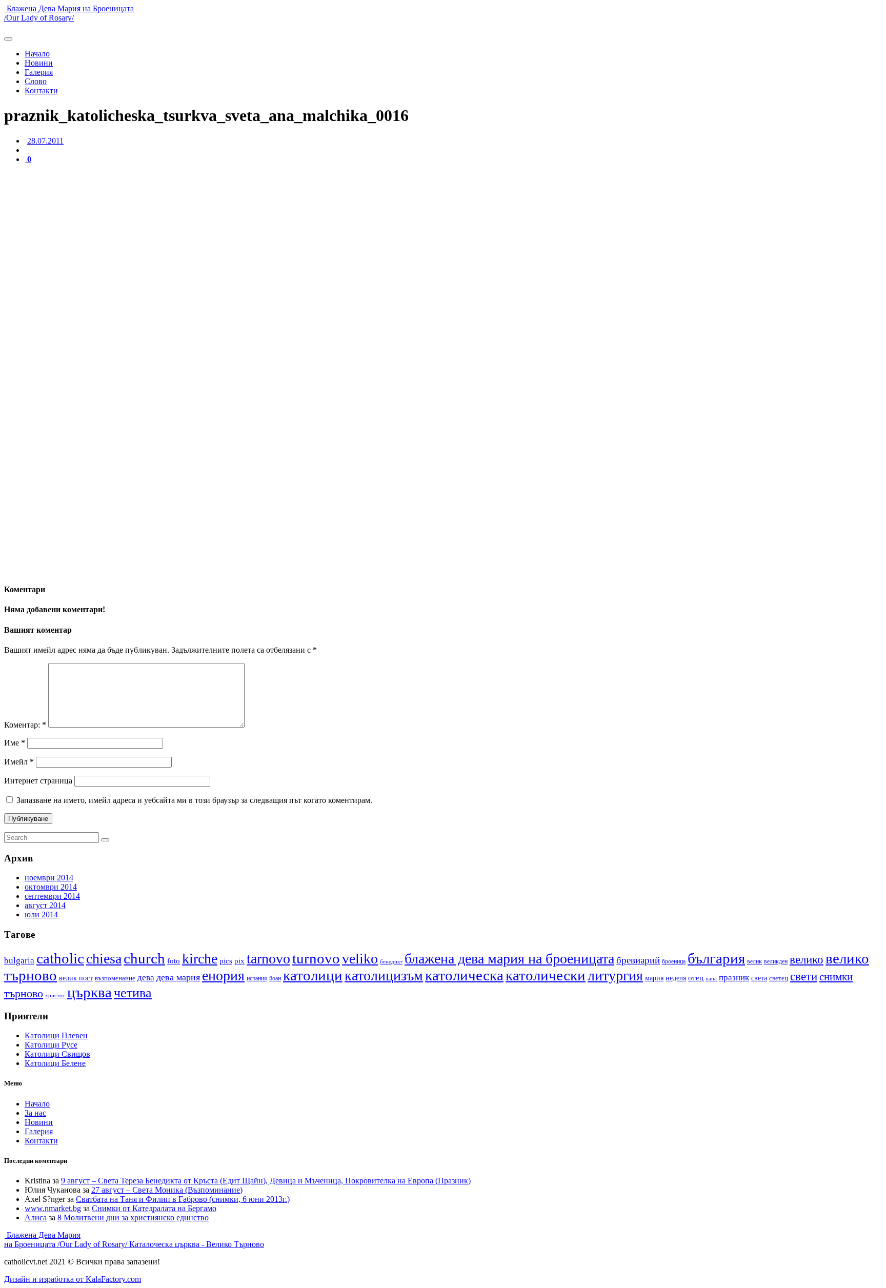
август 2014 (45, 905)
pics (225, 961)
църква (89, 992)
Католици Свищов (57, 1054)
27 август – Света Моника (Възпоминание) (167, 1189)
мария (654, 978)
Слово (36, 81)
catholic (60, 959)
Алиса (36, 1217)
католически (546, 975)
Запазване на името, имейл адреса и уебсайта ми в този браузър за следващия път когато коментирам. (194, 800)
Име (14, 742)
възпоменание (115, 978)
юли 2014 (41, 914)
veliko (360, 959)
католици (313, 975)
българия (716, 958)
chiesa (104, 959)
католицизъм (384, 975)
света (759, 978)
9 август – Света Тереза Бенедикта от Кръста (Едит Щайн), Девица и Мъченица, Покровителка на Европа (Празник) (266, 1180)
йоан (275, 978)
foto (173, 961)
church (144, 958)
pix (239, 961)
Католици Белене (55, 1063)
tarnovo (268, 959)
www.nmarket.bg (53, 1208)
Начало (37, 53)
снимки (836, 976)
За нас (35, 1113)
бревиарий (638, 960)
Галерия (39, 72)
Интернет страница (38, 780)
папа (711, 978)
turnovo (316, 959)
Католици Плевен (56, 1035)
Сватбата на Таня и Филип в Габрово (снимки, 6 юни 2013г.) (183, 1199)
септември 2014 (52, 896)
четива (133, 992)
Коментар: (25, 724)
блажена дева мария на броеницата (509, 959)
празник (734, 977)
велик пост (76, 978)
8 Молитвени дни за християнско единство (133, 1217)
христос (55, 995)
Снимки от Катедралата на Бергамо (154, 1208)
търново (23, 993)
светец (778, 978)
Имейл (19, 761)
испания (257, 978)
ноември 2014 (49, 877)
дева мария (178, 977)
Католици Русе (51, 1044)
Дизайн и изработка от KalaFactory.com (72, 1279)
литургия (615, 975)
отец (695, 978)
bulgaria (19, 960)
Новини (39, 62)
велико (806, 959)
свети (803, 976)
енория (223, 975)
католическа (464, 975)
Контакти (41, 90)
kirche (199, 959)
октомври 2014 (51, 886)
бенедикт (391, 961)
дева (145, 977)
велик (754, 961)
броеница (674, 961)
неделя (676, 978)
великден (776, 961)
